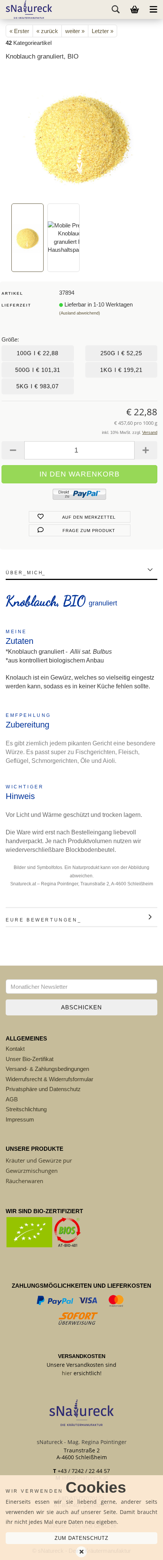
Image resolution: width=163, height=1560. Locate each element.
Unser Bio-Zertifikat (29, 1059)
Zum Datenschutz (81, 1538)
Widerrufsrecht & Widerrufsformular (49, 1079)
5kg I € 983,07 (37, 386)
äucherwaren (26, 1181)
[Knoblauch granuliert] (81, 134)
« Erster (19, 31)
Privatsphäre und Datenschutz (43, 1089)
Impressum (20, 1119)
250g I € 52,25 (121, 353)
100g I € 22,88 (37, 353)
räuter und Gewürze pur (40, 1160)
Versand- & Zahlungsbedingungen (47, 1069)
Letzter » (102, 31)
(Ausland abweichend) (79, 313)
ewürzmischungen (34, 1170)
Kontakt (15, 1048)
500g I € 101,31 (37, 370)
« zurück (47, 31)
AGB (12, 1099)
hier (67, 1373)
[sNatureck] (26, 9)
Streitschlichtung (26, 1109)
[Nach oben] (142, 1548)
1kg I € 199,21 (121, 370)
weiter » (75, 31)
